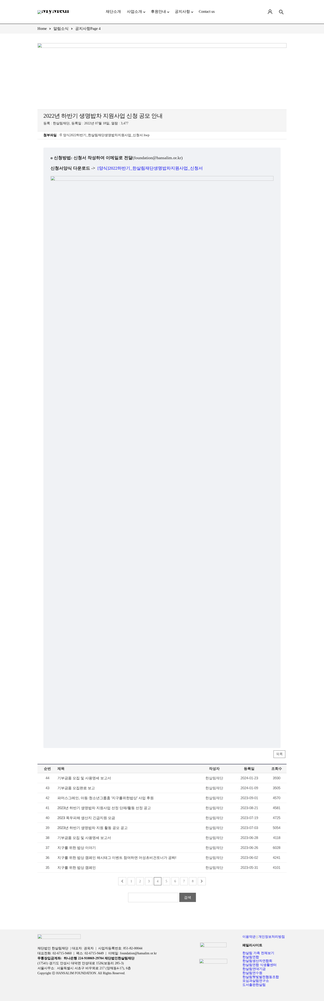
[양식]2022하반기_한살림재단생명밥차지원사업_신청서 (150, 168)
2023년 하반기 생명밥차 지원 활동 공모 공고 (92, 828)
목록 (279, 754)
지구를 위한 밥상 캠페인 (76, 868)
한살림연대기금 (254, 969)
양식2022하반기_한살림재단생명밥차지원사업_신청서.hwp (106, 135)
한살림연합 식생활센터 (259, 965)
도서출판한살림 (254, 985)
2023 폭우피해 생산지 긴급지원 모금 (86, 818)
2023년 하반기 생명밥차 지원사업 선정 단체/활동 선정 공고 (104, 808)
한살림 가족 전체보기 (258, 953)
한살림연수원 (252, 973)
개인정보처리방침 (271, 936)
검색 (187, 897)
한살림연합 (250, 957)
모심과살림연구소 (255, 981)
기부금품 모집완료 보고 (76, 788)
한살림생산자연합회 (257, 961)
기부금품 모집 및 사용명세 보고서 (84, 778)
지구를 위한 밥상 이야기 (76, 848)
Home (42, 29)
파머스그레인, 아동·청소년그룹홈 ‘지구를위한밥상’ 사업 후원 (105, 798)
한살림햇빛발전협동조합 (260, 977)
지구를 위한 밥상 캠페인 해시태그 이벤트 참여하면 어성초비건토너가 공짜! (116, 858)
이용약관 (249, 936)
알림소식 (61, 29)
